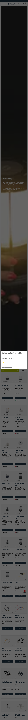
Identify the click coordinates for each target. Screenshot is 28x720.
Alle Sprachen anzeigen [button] (7, 367)
